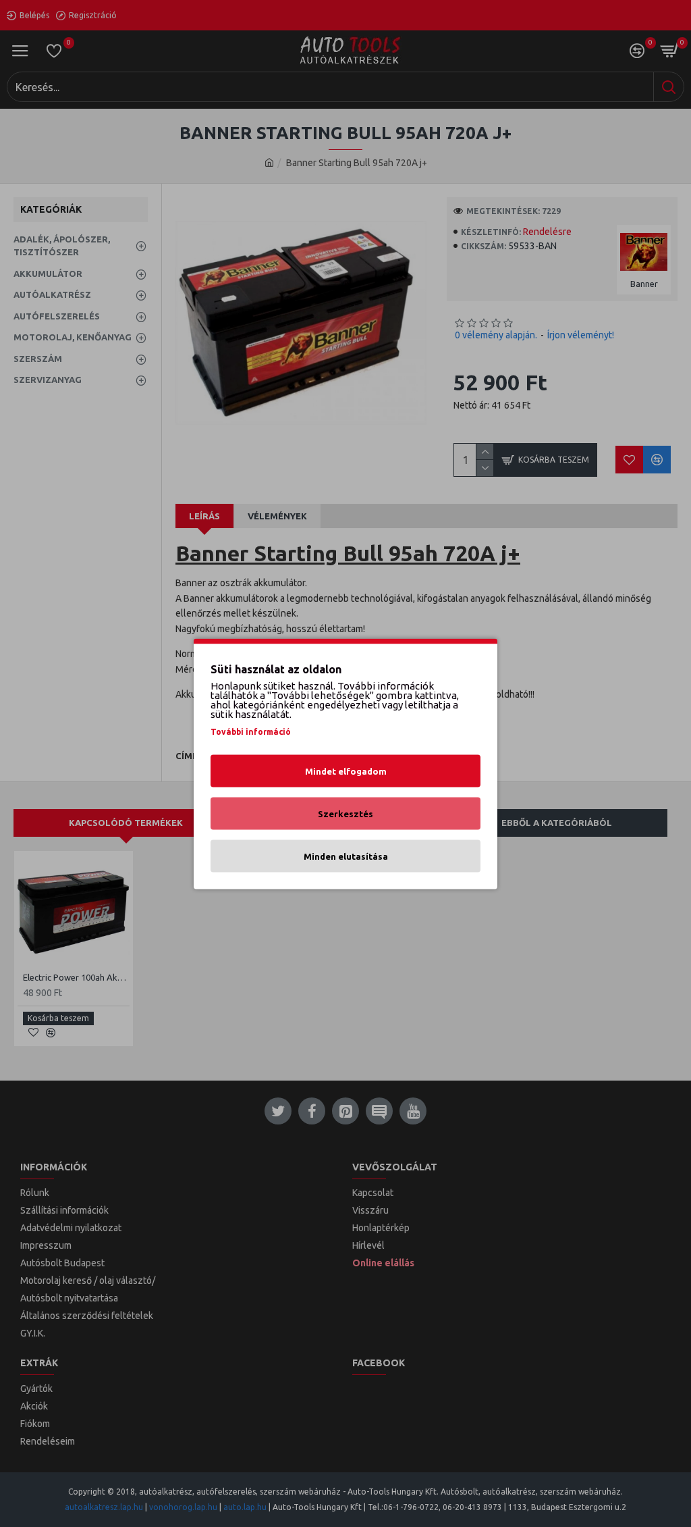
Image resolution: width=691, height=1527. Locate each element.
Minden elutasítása (346, 855)
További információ (251, 731)
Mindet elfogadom (346, 770)
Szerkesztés (345, 813)
